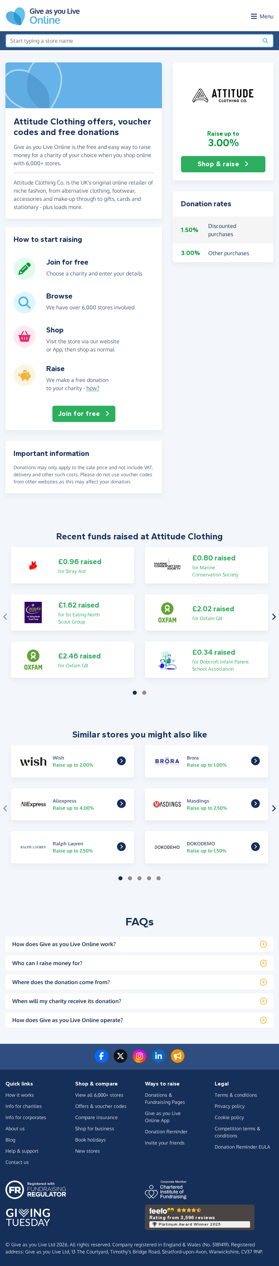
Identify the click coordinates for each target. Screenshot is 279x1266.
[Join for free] (24, 276)
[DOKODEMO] (255, 848)
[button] (223, 96)
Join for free (79, 414)
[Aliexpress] (121, 805)
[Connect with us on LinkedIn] (158, 1060)
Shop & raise (218, 164)
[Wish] (121, 762)
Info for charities (23, 1106)
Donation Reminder (166, 1131)
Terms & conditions (236, 1095)
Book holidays (90, 1140)
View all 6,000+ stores (99, 1095)
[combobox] (132, 41)
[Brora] (255, 762)
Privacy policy (230, 1106)
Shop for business (94, 1128)
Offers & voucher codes (101, 1106)
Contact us (17, 1162)
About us (15, 1128)
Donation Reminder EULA (242, 1147)
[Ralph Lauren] (121, 848)
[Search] (265, 41)
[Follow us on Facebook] (101, 1060)
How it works (19, 1095)
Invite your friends (165, 1143)
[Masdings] (255, 805)
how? (92, 388)
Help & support (21, 1151)
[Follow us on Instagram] (139, 1060)
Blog (10, 1140)
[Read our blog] (177, 1060)
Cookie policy (229, 1117)
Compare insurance (96, 1117)
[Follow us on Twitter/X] (120, 1060)
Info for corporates (25, 1117)
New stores (87, 1151)
